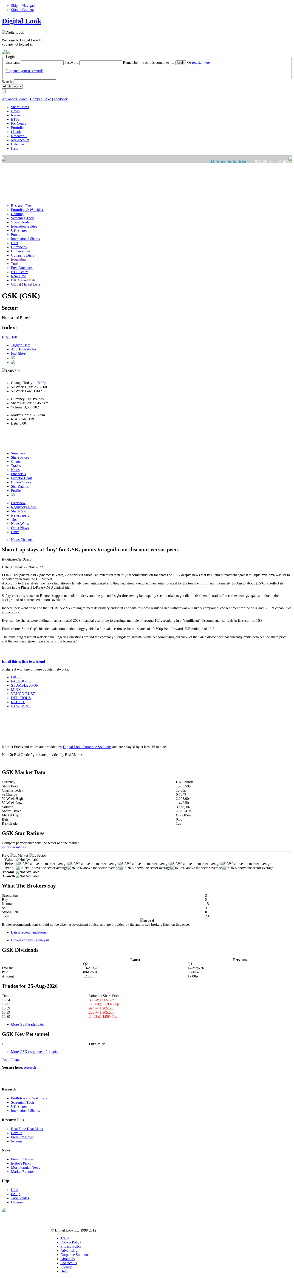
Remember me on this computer (146, 62)
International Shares (25, 1111)
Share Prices (20, 457)
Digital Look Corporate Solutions (87, 747)
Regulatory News (24, 507)
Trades (16, 466)
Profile (16, 490)
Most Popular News (25, 1167)
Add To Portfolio (23, 349)
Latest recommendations (28, 932)
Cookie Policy (70, 1242)
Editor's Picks (21, 1163)
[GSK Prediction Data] (13, 495)
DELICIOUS (21, 698)
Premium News (22, 1137)
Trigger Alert (20, 345)
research (30, 1067)
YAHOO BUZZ (23, 694)
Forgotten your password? (24, 71)
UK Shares (19, 1106)
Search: (7, 82)
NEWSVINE (21, 706)
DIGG (15, 677)
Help (14, 1190)
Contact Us (68, 1263)
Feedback (61, 99)
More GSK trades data (27, 1024)
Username (13, 62)
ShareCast (18, 511)
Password (72, 62)
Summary (18, 453)
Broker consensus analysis (30, 940)
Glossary (17, 1202)
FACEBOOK (21, 681)
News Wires (20, 524)
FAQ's (15, 1194)
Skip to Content (22, 10)
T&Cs (64, 1238)
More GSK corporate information (35, 1052)
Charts (15, 461)
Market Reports (22, 1172)
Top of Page (11, 1059)
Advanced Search (15, 99)
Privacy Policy (71, 1246)
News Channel (22, 540)
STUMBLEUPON (25, 685)
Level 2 (16, 1133)
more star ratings (14, 847)
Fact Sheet (18, 353)
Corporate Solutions (74, 1255)
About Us (67, 1259)
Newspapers (20, 515)
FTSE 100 (9, 337)
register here (201, 62)
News (15, 470)
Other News (20, 528)
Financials (18, 474)
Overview (18, 503)
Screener (17, 1141)
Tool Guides (20, 1198)
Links (15, 532)
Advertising (68, 1250)
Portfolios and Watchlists (29, 1098)
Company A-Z (40, 99)
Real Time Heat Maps (27, 1129)
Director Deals (21, 478)
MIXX (16, 689)
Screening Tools (22, 1102)
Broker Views (21, 482)
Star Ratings (20, 486)
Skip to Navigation (24, 6)
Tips (14, 519)
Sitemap (66, 1267)
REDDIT (18, 702)
